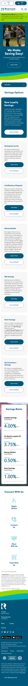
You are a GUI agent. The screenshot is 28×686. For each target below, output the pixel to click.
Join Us (8, 3)
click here (22, 672)
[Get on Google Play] (6, 638)
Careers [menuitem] (11, 623)
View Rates (14, 207)
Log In (22, 3)
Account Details (14, 132)
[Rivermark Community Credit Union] (8, 10)
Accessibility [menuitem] (20, 651)
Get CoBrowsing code (10, 677)
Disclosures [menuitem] (4, 651)
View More (7, 84)
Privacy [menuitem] (12, 651)
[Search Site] (22, 9)
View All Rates (8, 419)
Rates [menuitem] (2, 623)
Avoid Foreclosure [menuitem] (6, 653)
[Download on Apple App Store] (17, 638)
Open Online (14, 65)
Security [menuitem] (3, 627)
